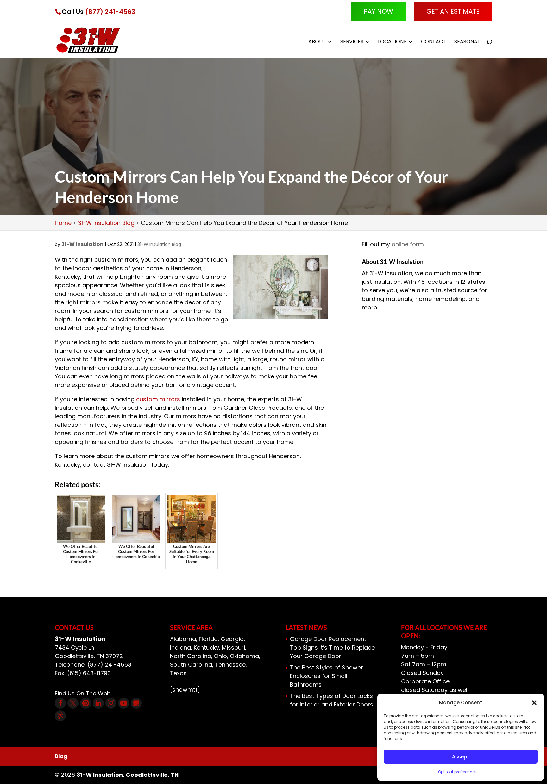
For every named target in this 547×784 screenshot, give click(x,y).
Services (351, 42)
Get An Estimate (453, 11)
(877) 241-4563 (110, 11)
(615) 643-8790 (89, 673)
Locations (392, 42)
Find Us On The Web (83, 693)
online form (408, 244)
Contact (433, 42)
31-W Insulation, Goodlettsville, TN (128, 775)
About (317, 42)
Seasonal (467, 42)
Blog (61, 756)
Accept (460, 756)
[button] (534, 703)
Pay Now (378, 11)
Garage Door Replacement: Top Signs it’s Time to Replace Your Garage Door (332, 647)
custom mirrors (158, 399)
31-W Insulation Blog (159, 244)
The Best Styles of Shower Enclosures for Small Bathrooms (326, 675)
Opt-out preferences (457, 772)
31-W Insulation (82, 244)
